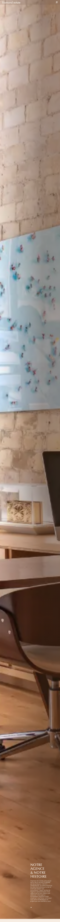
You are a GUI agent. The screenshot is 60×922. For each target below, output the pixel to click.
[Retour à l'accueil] (12, 5)
